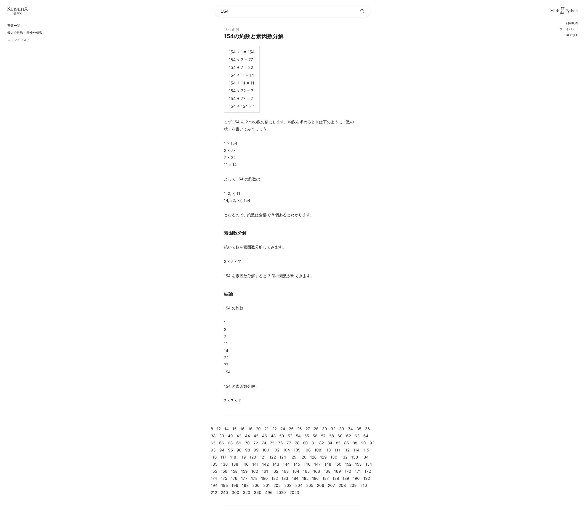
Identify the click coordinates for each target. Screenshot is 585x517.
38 (213, 436)
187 (325, 478)
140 (245, 464)
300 (235, 492)
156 (224, 471)
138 (234, 464)
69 (238, 443)
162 (275, 471)
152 (348, 464)
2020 (281, 492)
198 (245, 485)
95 (230, 450)
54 (298, 436)
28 (316, 429)
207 (331, 485)
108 (317, 450)
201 (266, 485)
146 (307, 464)
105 (297, 450)
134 (365, 457)
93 (213, 450)
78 (297, 443)
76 (280, 443)
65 (213, 443)
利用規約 (572, 23)
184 (295, 478)
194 (214, 485)
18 (250, 429)
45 (256, 436)
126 (303, 457)
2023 (294, 492)
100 (265, 450)
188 (335, 478)
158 (234, 471)
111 (337, 450)
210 (363, 485)
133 (354, 457)
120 (253, 457)
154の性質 (231, 29)
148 (327, 464)
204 (299, 485)
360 (257, 492)
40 (230, 436)
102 (276, 450)
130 (333, 457)
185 (305, 478)
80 (305, 443)
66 (221, 443)
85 (338, 443)
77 (289, 443)
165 (306, 471)
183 (285, 478)
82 (321, 443)
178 (254, 478)
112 (347, 450)
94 (221, 450)
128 (313, 457)
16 (242, 429)
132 (344, 457)
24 (282, 429)
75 (272, 443)
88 (355, 443)
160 (254, 471)
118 (233, 457)
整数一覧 (13, 25)
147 (317, 464)
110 (328, 450)
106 (307, 450)
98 (247, 450)
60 (340, 436)
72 (255, 443)
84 (329, 443)
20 (258, 429)
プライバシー (569, 29)
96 (239, 450)
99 (256, 450)
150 (338, 464)
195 (224, 485)
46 (264, 436)
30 (324, 429)
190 (356, 478)
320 (246, 492)
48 (273, 436)
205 (309, 485)
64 (365, 436)
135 (214, 464)
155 (214, 471)
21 (266, 429)
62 (348, 436)
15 (234, 429)
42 (239, 436)
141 (255, 464)
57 (323, 436)
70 (247, 443)
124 (282, 457)
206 (320, 485)
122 (272, 457)
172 (367, 471)
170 (348, 471)
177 (244, 478)
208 (342, 485)
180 (264, 478)
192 (366, 478)
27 (308, 429)
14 (226, 429)
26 (299, 429)
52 (290, 436)
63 (357, 436)
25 (291, 429)
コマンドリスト (18, 40)
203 (288, 485)
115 (366, 450)
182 (274, 478)
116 (214, 457)
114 (356, 450)
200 (256, 485)
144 (286, 464)
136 (224, 464)
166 (316, 471)
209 (353, 485)
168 (327, 471)
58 (331, 436)
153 (358, 464)
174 (214, 478)
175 (224, 478)
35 (358, 429)
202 (277, 485)
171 (358, 471)
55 (306, 436)
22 (274, 429)
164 (295, 471)
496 (269, 492)
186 (315, 478)
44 (247, 436)
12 (219, 429)
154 (368, 464)
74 (264, 443)
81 (313, 443)
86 (346, 443)
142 (265, 464)
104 (286, 450)
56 (315, 436)
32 (333, 429)
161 (265, 471)
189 (346, 478)
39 (221, 436)
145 (296, 464)
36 (367, 429)
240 (224, 492)
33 (341, 429)
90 (363, 443)
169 (337, 471)
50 (281, 436)
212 (214, 492)
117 (223, 457)
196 (234, 485)
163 (285, 471)
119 (243, 457)
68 (230, 443)
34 (350, 429)
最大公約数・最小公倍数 (25, 32)
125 (293, 457)
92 (372, 443)
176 (234, 478)
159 (244, 471)
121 (263, 457)
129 (323, 457)
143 (275, 464)
